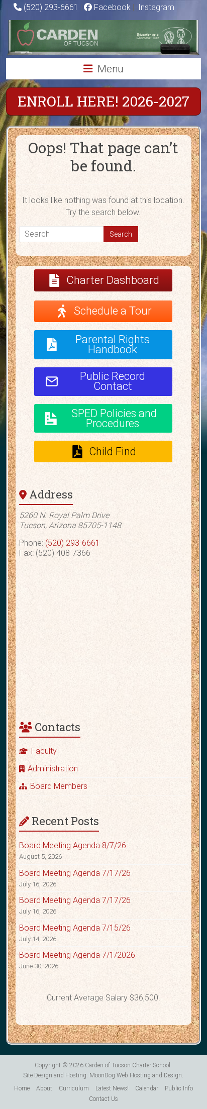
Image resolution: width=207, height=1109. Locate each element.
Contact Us (103, 1098)
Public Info (179, 1088)
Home (22, 1088)
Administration (53, 768)
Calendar (146, 1088)
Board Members (58, 786)
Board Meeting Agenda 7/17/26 (75, 873)
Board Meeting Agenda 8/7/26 (72, 845)
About (44, 1088)
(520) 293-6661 (51, 7)
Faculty (44, 751)
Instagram (155, 7)
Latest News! (112, 1088)
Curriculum (74, 1088)
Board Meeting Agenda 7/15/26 (75, 928)
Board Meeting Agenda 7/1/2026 (77, 955)
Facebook (111, 7)
